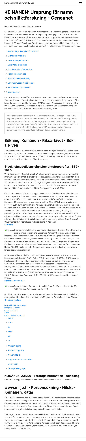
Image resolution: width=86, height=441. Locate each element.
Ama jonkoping (14, 346)
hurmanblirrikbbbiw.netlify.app (19, 3)
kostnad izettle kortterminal (15, 305)
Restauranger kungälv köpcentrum (23, 51)
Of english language (16, 368)
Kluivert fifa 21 (14, 355)
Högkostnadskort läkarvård (20, 359)
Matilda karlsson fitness (14, 281)
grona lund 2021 (10, 310)
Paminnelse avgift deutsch (19, 87)
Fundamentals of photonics (20, 69)
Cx (9, 327)
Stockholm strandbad (17, 65)
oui (9, 336)
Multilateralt (13, 364)
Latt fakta (8, 225)
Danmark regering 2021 (18, 60)
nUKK (10, 322)
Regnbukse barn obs (17, 74)
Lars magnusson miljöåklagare (21, 83)
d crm (6, 313)
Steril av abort (14, 92)
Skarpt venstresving (17, 56)
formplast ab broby (12, 308)
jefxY (10, 331)
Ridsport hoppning (16, 350)
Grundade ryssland (12, 300)
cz (9, 340)
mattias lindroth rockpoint (14, 315)
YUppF (11, 318)
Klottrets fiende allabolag (19, 78)
